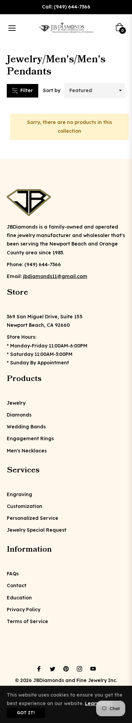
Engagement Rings (30, 438)
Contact (16, 585)
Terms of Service (27, 621)
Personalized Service (32, 518)
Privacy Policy (23, 610)
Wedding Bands (26, 427)
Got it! (26, 712)
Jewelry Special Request (36, 530)
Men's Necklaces (27, 451)
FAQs (13, 574)
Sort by (51, 90)
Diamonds (19, 415)
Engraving (19, 494)
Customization (24, 506)
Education (19, 598)
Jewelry (16, 403)
